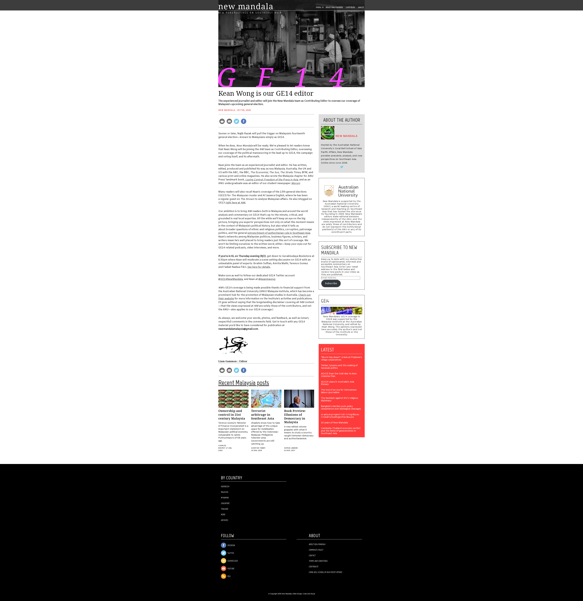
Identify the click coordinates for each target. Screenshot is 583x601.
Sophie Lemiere (291, 448)
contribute (350, 7)
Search (361, 7)
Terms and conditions (318, 561)
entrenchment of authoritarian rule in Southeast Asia (278, 233)
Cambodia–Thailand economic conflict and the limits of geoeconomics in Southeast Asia (340, 431)
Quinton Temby (258, 448)
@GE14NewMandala (230, 279)
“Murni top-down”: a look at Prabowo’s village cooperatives (341, 358)
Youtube (230, 569)
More (223, 514)
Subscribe (331, 283)
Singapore (225, 503)
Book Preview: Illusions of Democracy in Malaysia (295, 416)
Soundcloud (232, 561)
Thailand (224, 509)
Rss (229, 576)
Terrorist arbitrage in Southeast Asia (262, 414)
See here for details (258, 267)
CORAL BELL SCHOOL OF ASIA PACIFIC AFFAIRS (325, 572)
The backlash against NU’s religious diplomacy (339, 399)
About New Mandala (334, 7)
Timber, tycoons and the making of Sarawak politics (339, 367)
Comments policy (316, 550)
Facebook (231, 545)
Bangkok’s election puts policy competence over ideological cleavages (341, 407)
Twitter (230, 553)
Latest (327, 350)
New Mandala (226, 110)
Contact (312, 555)
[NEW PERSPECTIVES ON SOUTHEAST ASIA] (245, 6)
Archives (224, 520)
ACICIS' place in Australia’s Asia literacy (337, 383)
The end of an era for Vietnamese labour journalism (338, 391)
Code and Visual (309, 594)
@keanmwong (266, 279)
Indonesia (225, 486)
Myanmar (225, 498)
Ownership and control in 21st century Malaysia (231, 414)
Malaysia (224, 492)
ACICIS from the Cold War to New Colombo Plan (339, 375)
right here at (235, 202)
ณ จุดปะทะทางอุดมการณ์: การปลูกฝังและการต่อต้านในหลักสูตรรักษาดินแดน (340, 416)
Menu (318, 7)
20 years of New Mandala (334, 423)
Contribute (313, 566)
